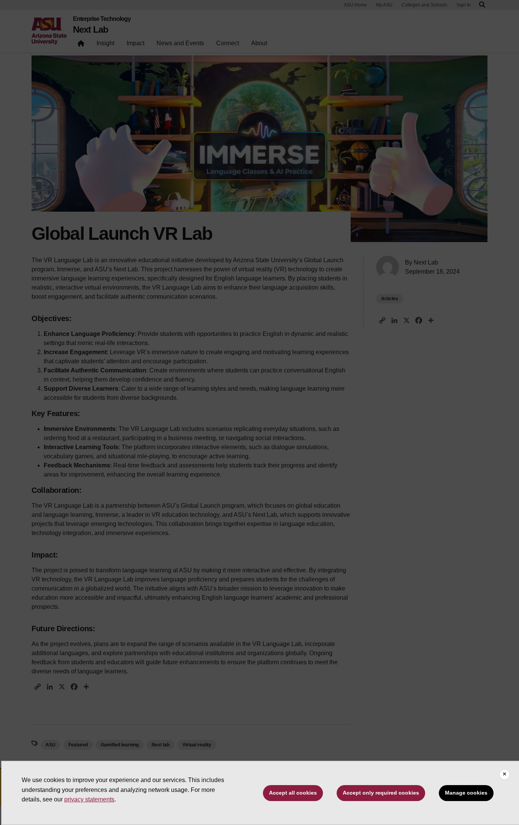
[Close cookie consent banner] (504, 774)
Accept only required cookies (381, 793)
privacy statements (89, 799)
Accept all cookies (293, 793)
